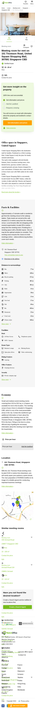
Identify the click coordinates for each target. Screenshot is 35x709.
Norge (4, 671)
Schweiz (20, 674)
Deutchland (6, 677)
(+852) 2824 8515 (7, 644)
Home (3, 8)
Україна (20, 677)
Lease (8, 8)
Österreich (21, 671)
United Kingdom (7, 690)
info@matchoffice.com (8, 641)
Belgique (5, 683)
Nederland (5, 680)
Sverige (4, 668)
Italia (19, 668)
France (20, 665)
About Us (5, 657)
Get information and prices (15, 100)
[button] (17, 536)
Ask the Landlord (12, 104)
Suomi (4, 674)
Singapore (25, 8)
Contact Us (22, 655)
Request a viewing (12, 108)
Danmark (5, 665)
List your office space (25, 652)
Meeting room (16, 8)
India (19, 687)
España (4, 693)
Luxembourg (6, 687)
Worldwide (21, 690)
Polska (20, 680)
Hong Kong (21, 683)
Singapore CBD (6, 10)
